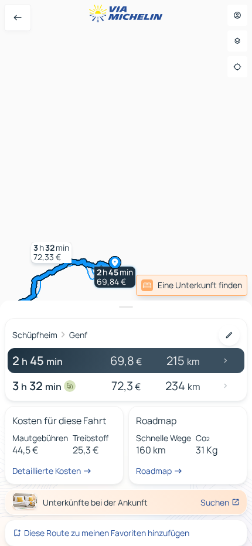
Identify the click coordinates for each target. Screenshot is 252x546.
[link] (191, 285)
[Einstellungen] (237, 41)
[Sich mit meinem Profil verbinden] (237, 15)
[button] (114, 277)
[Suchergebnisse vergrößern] (126, 307)
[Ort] (237, 66)
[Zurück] (17, 17)
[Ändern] (229, 335)
